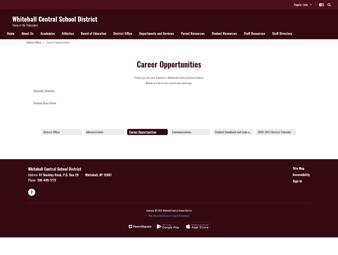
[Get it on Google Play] (168, 226)
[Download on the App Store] (197, 226)
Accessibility (301, 174)
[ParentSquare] (140, 226)
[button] (303, 5)
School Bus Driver (44, 103)
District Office (33, 42)
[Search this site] (329, 5)
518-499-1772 (46, 180)
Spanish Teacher (44, 91)
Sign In (297, 181)
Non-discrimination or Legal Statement (169, 215)
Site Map (298, 168)
